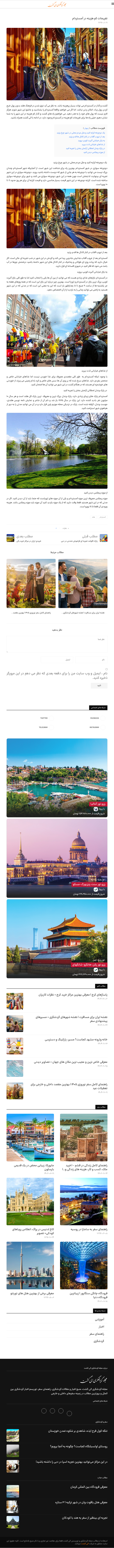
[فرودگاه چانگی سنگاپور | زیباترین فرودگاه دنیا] (83, 1265)
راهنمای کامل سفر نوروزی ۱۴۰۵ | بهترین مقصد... (31, 612)
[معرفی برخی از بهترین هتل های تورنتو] (30, 1265)
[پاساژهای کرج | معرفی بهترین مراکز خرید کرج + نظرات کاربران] (15, 1001)
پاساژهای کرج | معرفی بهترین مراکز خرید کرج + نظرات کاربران (73, 995)
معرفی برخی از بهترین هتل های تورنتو (32, 1293)
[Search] (1, 4)
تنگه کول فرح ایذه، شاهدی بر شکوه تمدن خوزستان (77, 1431)
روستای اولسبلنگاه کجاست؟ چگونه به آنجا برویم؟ (78, 1446)
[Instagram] (53, 1414)
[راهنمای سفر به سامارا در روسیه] (83, 1201)
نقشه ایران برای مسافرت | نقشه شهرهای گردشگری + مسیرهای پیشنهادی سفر (71, 1019)
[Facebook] (69, 1414)
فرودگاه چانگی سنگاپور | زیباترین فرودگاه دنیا (88, 1295)
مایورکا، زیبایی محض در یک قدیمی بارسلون (34, 1167)
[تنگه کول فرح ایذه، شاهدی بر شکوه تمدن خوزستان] (13, 1435)
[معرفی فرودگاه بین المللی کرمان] (13, 1491)
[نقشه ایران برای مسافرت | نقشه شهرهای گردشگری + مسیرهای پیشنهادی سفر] (82, 583)
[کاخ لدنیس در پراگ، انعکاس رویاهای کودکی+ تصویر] (30, 1201)
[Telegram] (44, 1414)
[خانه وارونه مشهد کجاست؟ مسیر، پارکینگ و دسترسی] (15, 1046)
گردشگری (99, 1341)
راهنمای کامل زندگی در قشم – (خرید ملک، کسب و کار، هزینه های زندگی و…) (84, 1167)
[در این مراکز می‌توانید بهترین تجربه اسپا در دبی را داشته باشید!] (13, 1466)
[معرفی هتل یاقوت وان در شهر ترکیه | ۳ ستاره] (13, 1507)
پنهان (86, 128)
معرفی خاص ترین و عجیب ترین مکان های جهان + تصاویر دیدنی (70, 1062)
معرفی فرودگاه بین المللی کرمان (88, 1487)
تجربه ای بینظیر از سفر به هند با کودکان (84, 1518)
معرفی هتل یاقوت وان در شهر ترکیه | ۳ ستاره (81, 1502)
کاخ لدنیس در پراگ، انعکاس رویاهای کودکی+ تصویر (33, 1231)
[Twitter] (61, 1414)
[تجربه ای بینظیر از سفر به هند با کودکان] (13, 1522)
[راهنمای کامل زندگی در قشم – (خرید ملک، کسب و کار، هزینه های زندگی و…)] (83, 1137)
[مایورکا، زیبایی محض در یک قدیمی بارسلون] (30, 1137)
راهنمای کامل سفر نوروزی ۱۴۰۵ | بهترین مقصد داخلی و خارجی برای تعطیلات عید (69, 1086)
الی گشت (85, 1543)
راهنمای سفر (96, 1334)
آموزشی (99, 1319)
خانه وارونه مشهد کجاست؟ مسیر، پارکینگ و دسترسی (76, 1040)
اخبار (101, 1327)
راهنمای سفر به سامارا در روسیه (89, 1229)
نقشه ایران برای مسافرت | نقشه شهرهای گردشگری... (83, 612)
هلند (93, 517)
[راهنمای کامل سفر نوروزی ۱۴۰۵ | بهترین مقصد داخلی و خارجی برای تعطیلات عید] (31, 583)
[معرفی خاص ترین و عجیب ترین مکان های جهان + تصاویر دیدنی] (15, 1068)
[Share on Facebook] (52, 528)
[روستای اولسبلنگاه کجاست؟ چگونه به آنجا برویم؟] (13, 1451)
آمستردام (103, 517)
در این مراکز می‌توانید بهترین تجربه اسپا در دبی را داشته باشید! (71, 1462)
